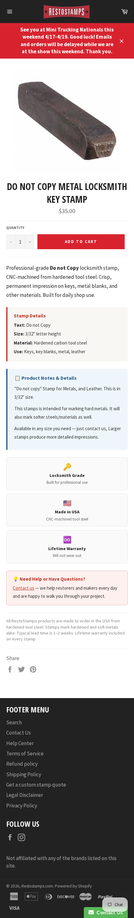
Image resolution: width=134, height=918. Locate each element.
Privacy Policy (21, 805)
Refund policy (22, 763)
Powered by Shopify (73, 886)
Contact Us (18, 732)
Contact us (23, 588)
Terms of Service (25, 753)
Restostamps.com (37, 886)
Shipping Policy (23, 774)
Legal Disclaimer (24, 795)
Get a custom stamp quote (36, 784)
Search (14, 722)
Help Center (20, 743)
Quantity (15, 227)
